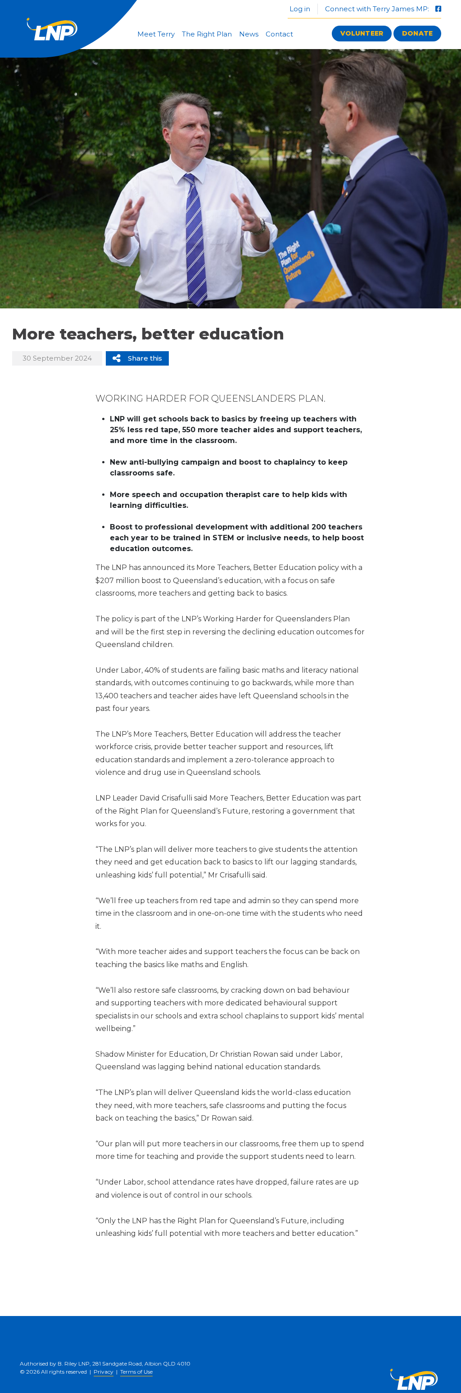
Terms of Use (136, 1371)
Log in (299, 9)
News (248, 34)
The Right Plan (207, 34)
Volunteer (361, 33)
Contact (279, 34)
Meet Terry (156, 34)
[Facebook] (438, 9)
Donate (417, 33)
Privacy (103, 1371)
